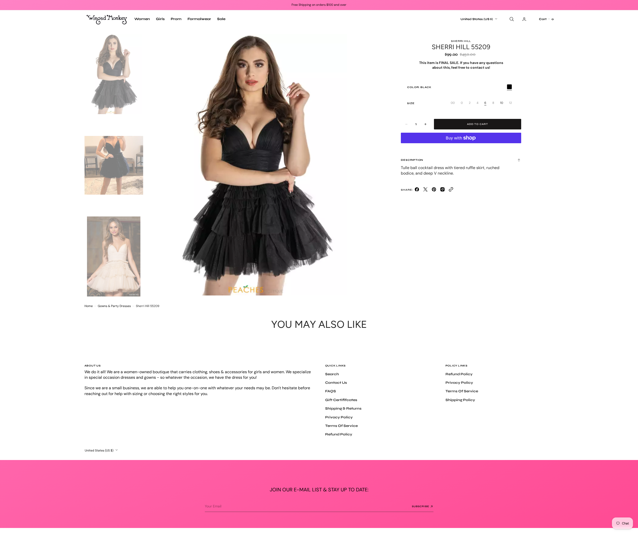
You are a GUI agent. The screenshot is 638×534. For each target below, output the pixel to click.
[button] (546, 19)
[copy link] (450, 190)
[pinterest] (433, 190)
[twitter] (425, 190)
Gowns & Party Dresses (114, 306)
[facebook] (416, 190)
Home (88, 306)
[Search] (511, 19)
